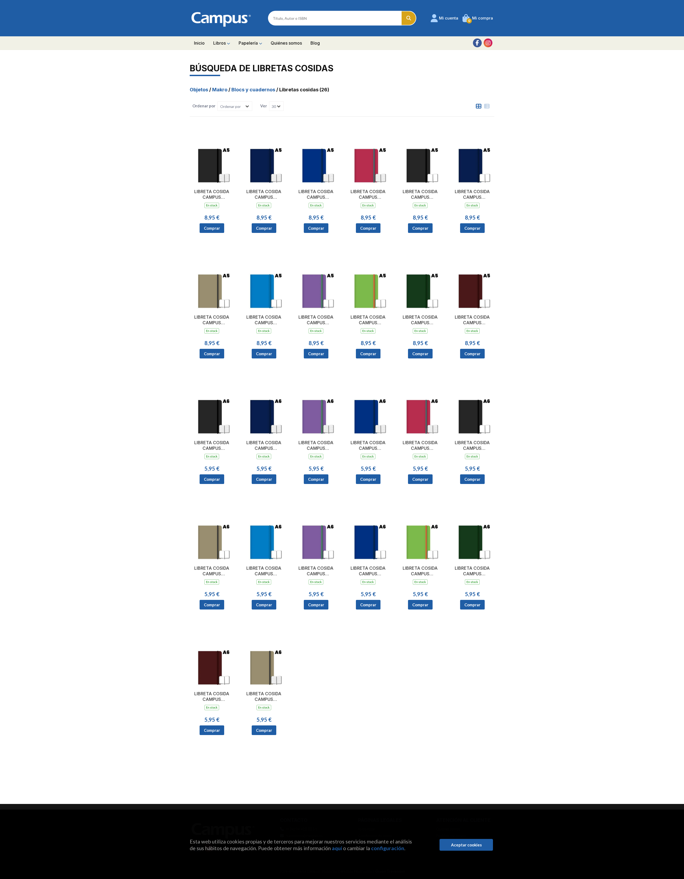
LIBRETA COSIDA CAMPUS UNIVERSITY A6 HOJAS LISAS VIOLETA (315, 571)
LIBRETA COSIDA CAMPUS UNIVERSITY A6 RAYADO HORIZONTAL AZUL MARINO (264, 445)
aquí (337, 848)
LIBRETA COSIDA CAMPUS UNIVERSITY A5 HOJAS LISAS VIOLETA (315, 320)
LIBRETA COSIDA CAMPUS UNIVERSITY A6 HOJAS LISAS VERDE (420, 571)
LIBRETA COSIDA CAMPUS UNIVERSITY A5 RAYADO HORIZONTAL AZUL (316, 194)
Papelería (249, 43)
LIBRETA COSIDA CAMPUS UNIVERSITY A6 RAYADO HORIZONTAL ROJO (420, 445)
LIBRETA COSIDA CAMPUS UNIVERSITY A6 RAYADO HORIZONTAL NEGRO (211, 445)
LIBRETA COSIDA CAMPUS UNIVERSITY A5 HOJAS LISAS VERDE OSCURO (420, 320)
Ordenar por (203, 105)
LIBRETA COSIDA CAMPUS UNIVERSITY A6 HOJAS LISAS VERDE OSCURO (472, 571)
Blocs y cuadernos (253, 89)
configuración (387, 848)
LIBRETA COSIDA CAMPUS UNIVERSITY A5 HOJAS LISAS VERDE (368, 320)
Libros (220, 43)
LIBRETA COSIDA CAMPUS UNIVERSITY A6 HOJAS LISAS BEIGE (211, 571)
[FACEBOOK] (477, 42)
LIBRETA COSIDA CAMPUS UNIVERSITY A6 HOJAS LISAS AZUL (368, 571)
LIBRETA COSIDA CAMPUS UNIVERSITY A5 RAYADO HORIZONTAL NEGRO (211, 194)
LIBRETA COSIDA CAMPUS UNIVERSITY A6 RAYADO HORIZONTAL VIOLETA (315, 445)
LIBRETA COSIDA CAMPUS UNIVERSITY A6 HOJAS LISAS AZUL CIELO (264, 571)
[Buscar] (409, 18)
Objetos (199, 89)
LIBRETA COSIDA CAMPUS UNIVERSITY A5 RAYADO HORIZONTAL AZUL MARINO (264, 194)
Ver (263, 105)
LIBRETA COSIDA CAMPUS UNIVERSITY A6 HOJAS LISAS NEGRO (472, 445)
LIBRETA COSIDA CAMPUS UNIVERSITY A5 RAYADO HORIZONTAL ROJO (368, 194)
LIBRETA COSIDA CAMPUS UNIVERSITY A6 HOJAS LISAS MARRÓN (211, 696)
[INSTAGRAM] (488, 42)
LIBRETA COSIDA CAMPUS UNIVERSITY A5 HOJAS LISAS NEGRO (420, 194)
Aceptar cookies (466, 844)
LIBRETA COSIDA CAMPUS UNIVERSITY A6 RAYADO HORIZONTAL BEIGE (264, 696)
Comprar (212, 228)
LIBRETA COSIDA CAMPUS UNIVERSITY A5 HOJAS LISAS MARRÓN (472, 320)
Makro (220, 89)
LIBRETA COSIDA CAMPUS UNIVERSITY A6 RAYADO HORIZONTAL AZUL (368, 445)
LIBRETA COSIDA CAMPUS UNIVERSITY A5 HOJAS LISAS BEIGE (211, 320)
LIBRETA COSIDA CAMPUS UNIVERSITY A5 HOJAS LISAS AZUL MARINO (472, 194)
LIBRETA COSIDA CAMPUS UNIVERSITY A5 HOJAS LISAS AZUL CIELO (264, 320)
